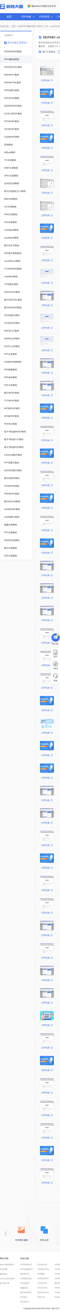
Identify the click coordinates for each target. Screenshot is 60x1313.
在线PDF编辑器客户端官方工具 (33, 26)
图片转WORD (26, 1292)
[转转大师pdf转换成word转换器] (11, 8)
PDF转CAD (42, 1265)
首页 (9, 16)
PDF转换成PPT (26, 1269)
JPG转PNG (42, 1283)
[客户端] (55, 637)
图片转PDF (25, 1274)
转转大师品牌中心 (7, 1265)
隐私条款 (3, 1274)
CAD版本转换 (26, 1278)
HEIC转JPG (42, 1288)
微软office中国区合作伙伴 (43, 6)
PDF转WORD (26, 1265)
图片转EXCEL (43, 1292)
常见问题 (3, 1269)
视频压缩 (24, 1288)
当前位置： (5, 26)
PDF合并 (41, 1297)
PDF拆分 (24, 1297)
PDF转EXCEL (43, 1269)
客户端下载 (4, 1283)
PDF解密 (41, 1274)
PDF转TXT (24, 1302)
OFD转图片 (25, 1283)
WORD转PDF (43, 1278)
